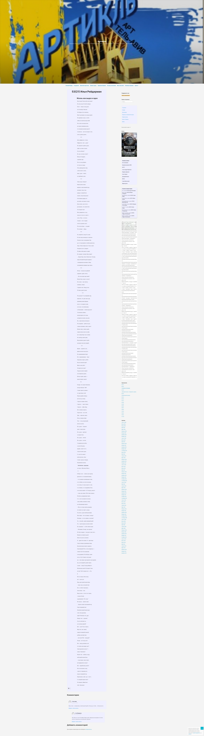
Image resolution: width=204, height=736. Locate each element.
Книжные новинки (129, 85)
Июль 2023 (124, 466)
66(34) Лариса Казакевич (128, 213)
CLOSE (202, 728)
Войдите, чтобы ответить (73, 708)
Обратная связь (125, 117)
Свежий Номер (69, 85)
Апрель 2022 (124, 485)
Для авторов (124, 112)
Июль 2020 (124, 521)
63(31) (123, 400)
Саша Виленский (125, 181)
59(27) (123, 407)
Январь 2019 (124, 551)
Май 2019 (123, 544)
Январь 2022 (124, 491)
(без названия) (125, 162)
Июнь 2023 (124, 468)
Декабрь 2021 (124, 492)
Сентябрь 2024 (124, 450)
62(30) (123, 402)
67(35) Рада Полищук (131, 190)
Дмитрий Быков (125, 176)
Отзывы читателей (111, 85)
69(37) (123, 167)
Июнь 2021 (124, 503)
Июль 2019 (124, 540)
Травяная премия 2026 (127, 165)
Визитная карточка (84, 85)
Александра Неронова (126, 169)
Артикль (102, 41)
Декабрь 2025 (124, 434)
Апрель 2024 (124, 455)
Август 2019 (124, 538)
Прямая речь (125, 183)
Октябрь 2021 (124, 496)
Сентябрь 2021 (124, 498)
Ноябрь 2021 (124, 494)
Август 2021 (124, 500)
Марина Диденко (125, 172)
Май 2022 (123, 484)
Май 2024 (123, 454)
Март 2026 (123, 429)
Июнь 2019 (124, 542)
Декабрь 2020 (124, 512)
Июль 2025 (124, 440)
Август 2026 (124, 422)
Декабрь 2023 (124, 461)
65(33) (123, 397)
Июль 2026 (124, 424)
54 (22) (123, 416)
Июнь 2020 (124, 523)
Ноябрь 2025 (124, 436)
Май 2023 (123, 470)
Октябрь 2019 (124, 537)
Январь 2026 (124, 432)
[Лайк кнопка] (68, 688)
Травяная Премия (102, 85)
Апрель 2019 (124, 545)
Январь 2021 (124, 510)
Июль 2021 (124, 501)
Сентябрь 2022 (124, 480)
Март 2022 (123, 487)
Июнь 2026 (124, 425)
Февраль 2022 (124, 489)
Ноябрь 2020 (124, 514)
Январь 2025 (124, 445)
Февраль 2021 (124, 508)
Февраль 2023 (124, 471)
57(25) (123, 411)
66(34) (123, 393)
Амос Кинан (124, 174)
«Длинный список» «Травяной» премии (129, 391)
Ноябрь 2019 (124, 535)
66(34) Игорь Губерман (127, 193)
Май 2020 (123, 524)
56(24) (123, 413)
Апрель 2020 (124, 526)
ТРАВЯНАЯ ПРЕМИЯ (126, 388)
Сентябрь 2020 (124, 517)
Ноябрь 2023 (124, 462)
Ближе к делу (93, 85)
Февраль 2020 (124, 530)
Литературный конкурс (126, 395)
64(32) (123, 398)
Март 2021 (123, 507)
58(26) (123, 409)
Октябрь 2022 (124, 478)
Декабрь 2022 (124, 475)
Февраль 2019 (124, 549)
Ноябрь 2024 (124, 448)
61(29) (123, 404)
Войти (123, 121)
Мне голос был (120, 85)
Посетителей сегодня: (126, 127)
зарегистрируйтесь (196, 732)
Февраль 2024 (124, 459)
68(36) (123, 178)
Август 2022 (124, 482)
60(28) (123, 405)
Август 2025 (124, 438)
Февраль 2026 (124, 431)
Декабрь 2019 (124, 533)
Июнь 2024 (124, 452)
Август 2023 (124, 464)
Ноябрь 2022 (124, 477)
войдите (189, 734)
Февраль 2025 (124, 443)
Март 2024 (123, 457)
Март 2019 (123, 547)
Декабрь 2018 (124, 553)
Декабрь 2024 (124, 447)
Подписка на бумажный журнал (128, 114)
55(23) (123, 414)
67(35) (123, 390)
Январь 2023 (124, 473)
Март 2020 (123, 528)
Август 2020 (124, 519)
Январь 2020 (124, 531)
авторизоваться (88, 729)
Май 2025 (123, 441)
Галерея (123, 109)
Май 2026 (123, 427)
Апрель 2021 (124, 505)
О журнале (76, 85)
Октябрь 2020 (124, 515)
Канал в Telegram (125, 119)
